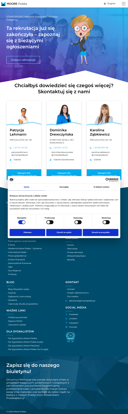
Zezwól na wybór (64, 232)
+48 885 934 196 (100, 147)
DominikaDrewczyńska (61, 132)
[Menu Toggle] (123, 3)
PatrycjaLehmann (18, 132)
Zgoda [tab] (26, 187)
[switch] (50, 222)
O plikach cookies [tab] (101, 187)
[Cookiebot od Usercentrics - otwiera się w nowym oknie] (107, 180)
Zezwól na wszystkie (101, 232)
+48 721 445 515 (20, 147)
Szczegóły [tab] (64, 187)
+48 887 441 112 (60, 147)
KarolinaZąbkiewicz (100, 132)
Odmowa (27, 232)
